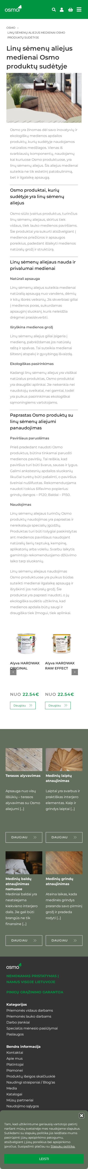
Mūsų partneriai (19, 1100)
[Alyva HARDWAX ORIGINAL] (26, 635)
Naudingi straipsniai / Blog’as (30, 1082)
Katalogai (14, 1094)
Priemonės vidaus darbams (29, 1010)
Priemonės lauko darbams (28, 1016)
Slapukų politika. (63, 1146)
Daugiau (19, 705)
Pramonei (14, 1070)
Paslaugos (15, 1034)
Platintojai (14, 1064)
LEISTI (44, 1159)
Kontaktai (14, 1053)
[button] (81, 1115)
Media (11, 1088)
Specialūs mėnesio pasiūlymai (32, 1028)
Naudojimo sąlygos (22, 1106)
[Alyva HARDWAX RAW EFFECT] (61, 635)
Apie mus (14, 1059)
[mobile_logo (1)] (13, 7)
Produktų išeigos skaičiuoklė (30, 1076)
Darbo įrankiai (18, 1022)
